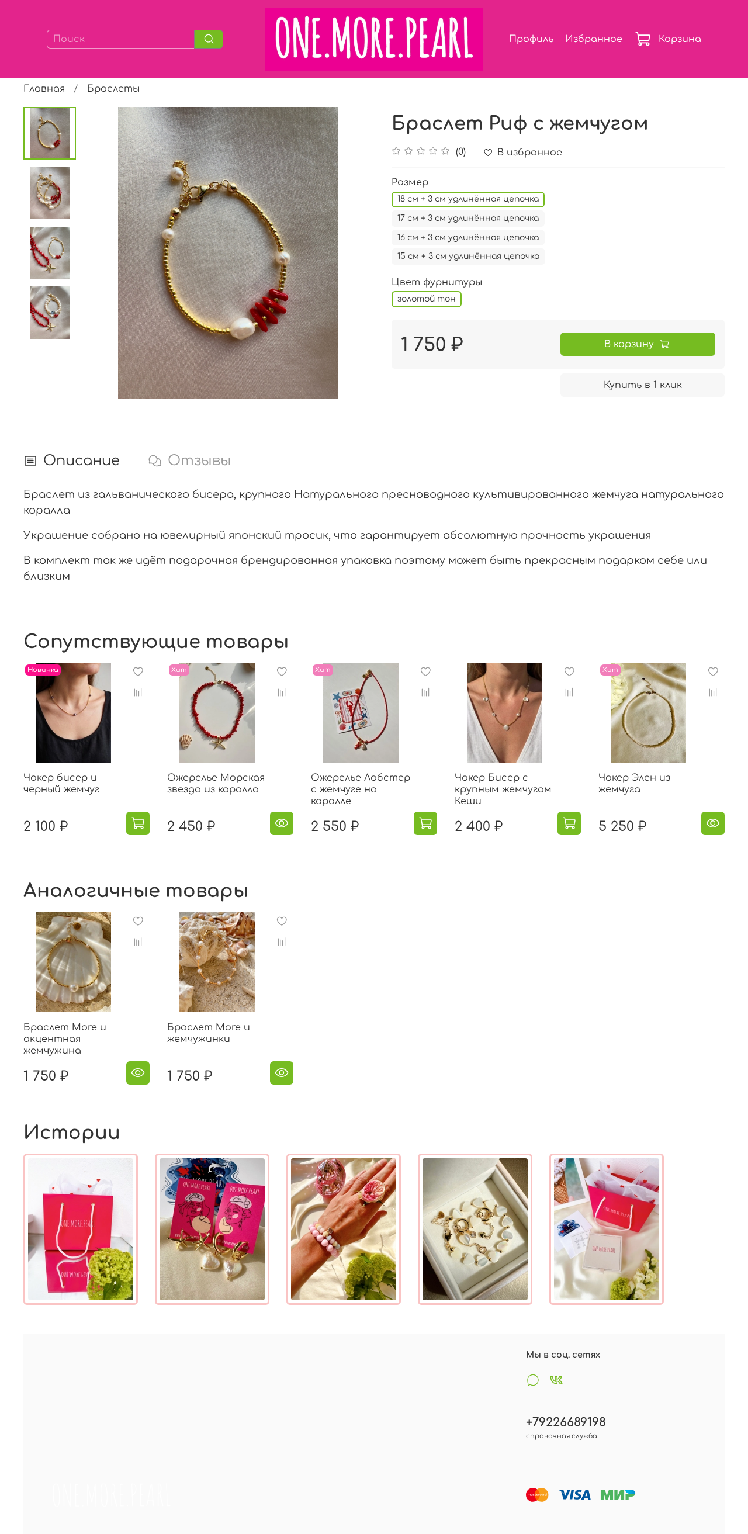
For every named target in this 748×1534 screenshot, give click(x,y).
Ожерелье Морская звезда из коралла (216, 784)
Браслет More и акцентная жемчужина (64, 1039)
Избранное (593, 39)
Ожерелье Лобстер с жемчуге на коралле (360, 789)
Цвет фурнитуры (437, 282)
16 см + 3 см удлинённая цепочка (468, 237)
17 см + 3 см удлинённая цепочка (468, 218)
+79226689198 (566, 1422)
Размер (410, 182)
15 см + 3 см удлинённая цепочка (468, 256)
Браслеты (113, 89)
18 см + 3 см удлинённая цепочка (468, 199)
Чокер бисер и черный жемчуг (61, 784)
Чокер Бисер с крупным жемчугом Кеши (503, 789)
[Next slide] (351, 253)
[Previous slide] (105, 253)
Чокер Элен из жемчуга (634, 784)
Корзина (680, 39)
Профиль (531, 39)
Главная (44, 89)
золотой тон (426, 299)
